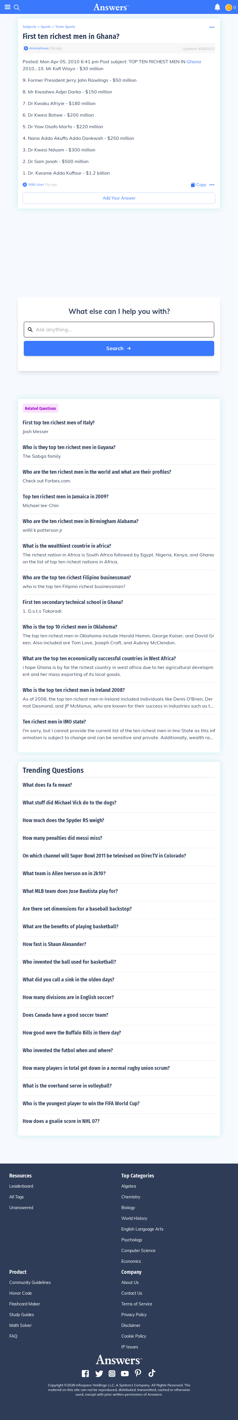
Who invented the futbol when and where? (68, 1050)
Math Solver (20, 1325)
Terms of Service (136, 1304)
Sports (46, 26)
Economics (131, 1261)
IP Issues (129, 1347)
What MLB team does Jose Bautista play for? (70, 891)
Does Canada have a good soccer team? (65, 1015)
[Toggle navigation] (7, 7)
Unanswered (21, 1207)
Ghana (194, 61)
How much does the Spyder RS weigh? (63, 820)
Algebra (128, 1186)
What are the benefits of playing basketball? (70, 926)
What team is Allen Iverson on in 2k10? (64, 873)
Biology (128, 1207)
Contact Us (131, 1293)
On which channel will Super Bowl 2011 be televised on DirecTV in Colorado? (104, 856)
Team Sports (65, 26)
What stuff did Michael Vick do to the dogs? (69, 802)
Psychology (131, 1239)
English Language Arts (142, 1229)
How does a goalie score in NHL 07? (61, 1121)
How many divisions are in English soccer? (68, 997)
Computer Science (138, 1250)
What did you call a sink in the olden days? (68, 979)
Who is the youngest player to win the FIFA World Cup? (81, 1103)
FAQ (13, 1336)
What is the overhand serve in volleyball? (67, 1086)
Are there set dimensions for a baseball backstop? (77, 909)
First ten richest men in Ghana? (71, 36)
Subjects (29, 26)
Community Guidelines (30, 1282)
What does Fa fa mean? (47, 785)
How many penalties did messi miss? (62, 838)
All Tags (16, 1197)
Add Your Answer (119, 198)
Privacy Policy (134, 1314)
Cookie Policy (133, 1336)
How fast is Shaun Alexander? (54, 944)
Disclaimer (130, 1325)
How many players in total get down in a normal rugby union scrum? (96, 1068)
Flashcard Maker (24, 1304)
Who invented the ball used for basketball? (69, 962)
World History (134, 1218)
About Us (130, 1282)
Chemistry (130, 1197)
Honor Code (20, 1293)
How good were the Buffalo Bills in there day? (72, 1033)
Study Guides (21, 1314)
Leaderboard (21, 1186)
